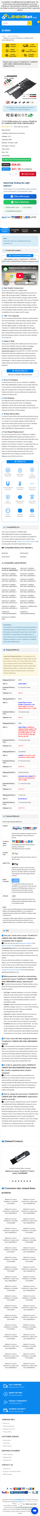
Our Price (6, 169)
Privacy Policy (7, 1432)
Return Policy (7, 1446)
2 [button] (12, 1181)
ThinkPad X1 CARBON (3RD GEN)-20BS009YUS (9, 585)
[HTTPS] (35, 1492)
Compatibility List (15, 230)
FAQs (35, 230)
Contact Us (6, 1468)
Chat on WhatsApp (21, 202)
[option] (20, 87)
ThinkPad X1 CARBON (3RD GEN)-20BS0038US (9, 574)
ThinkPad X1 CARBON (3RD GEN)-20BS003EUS (28, 574)
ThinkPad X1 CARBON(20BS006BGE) (9, 612)
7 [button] (27, 1181)
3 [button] (15, 1181)
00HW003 (23, 557)
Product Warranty (8, 1426)
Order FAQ (6, 1443)
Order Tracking (8, 1454)
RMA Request (7, 1474)
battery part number (24, 943)
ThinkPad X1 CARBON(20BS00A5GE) (27, 612)
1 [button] (10, 1181)
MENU (7, 30)
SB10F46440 (24, 553)
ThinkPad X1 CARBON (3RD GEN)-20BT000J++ (9, 596)
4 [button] (18, 1181)
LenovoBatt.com (19, 1499)
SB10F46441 (6, 557)
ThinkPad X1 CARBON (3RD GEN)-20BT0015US (9, 602)
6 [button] (24, 1181)
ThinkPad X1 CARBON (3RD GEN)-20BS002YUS (27, 569)
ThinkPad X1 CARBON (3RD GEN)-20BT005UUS (9, 607)
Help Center (7, 1440)
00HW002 (5, 553)
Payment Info (7, 1460)
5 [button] (21, 1181)
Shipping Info (7, 1457)
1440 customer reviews (21, 127)
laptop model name (8, 945)
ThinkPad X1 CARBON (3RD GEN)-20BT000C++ (9, 591)
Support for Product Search (26, 541)
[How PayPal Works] (28, 1492)
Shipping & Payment (25, 230)
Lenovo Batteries (13, 36)
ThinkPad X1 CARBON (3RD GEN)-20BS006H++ (9, 580)
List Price (6, 164)
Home (4, 36)
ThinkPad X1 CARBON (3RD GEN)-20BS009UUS (28, 580)
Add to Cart (29, 174)
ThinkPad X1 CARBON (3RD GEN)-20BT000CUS (28, 591)
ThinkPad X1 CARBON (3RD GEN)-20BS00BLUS (28, 585)
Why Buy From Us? (9, 1429)
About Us (6, 1423)
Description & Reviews (5, 230)
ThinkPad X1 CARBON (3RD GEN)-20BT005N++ (27, 602)
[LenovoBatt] (20, 16)
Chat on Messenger (21, 196)
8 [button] (30, 1181)
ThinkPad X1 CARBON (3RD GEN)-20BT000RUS (28, 596)
